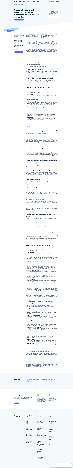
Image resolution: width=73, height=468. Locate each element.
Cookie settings (51, 428)
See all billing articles (17, 381)
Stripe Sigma (27, 442)
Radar (26, 440)
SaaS (38, 430)
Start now (16, 403)
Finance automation (40, 423)
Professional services (40, 440)
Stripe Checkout (50, 350)
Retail (38, 442)
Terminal (27, 444)
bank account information (50, 141)
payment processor (52, 174)
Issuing (27, 433)
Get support (50, 440)
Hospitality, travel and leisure (41, 435)
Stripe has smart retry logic (32, 328)
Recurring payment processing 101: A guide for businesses (36, 382)
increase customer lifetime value (38, 50)
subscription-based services (39, 81)
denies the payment (29, 182)
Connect (27, 424)
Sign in (50, 1)
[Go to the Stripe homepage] (15, 415)
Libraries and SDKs (40, 457)
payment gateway (33, 174)
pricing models (37, 312)
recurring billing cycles (37, 42)
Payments (27, 437)
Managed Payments (29, 435)
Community (50, 420)
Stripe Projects (39, 458)
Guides (50, 416)
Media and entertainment (41, 437)
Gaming (38, 434)
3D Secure (54, 235)
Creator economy (39, 433)
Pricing (38, 1)
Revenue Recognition (29, 441)
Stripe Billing (29, 309)
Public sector (39, 441)
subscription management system (45, 163)
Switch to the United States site (56, 465)
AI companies (39, 431)
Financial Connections (29, 429)
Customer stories (51, 417)
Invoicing (27, 431)
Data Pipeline (28, 427)
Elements (27, 428)
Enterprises (39, 416)
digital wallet (49, 227)
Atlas (26, 417)
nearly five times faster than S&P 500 (36, 36)
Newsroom (50, 435)
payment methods (41, 321)
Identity (27, 430)
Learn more (50, 16)
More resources (17, 4)
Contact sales (55, 1)
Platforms (38, 429)
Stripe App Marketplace (40, 446)
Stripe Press (50, 436)
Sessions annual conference (53, 421)
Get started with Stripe (18, 19)
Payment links (28, 436)
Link (26, 434)
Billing (22, 4)
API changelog (39, 456)
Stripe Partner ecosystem (41, 448)
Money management (40, 428)
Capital (27, 421)
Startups (38, 417)
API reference (39, 453)
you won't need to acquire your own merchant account (40, 268)
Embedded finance (40, 422)
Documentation (39, 452)
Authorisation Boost (29, 418)
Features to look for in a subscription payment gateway (19, 43)
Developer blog (39, 459)
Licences (50, 425)
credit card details (41, 141)
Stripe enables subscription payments (41, 306)
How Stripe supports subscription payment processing (17, 48)
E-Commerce (39, 421)
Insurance (38, 436)
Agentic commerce (40, 418)
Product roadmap (51, 432)
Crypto (38, 420)
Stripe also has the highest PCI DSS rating (47, 317)
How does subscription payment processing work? (18, 41)
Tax (26, 443)
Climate (27, 423)
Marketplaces (39, 427)
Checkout (27, 422)
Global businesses (40, 424)
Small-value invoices (30, 381)
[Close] (71, 464)
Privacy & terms (51, 422)
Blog (49, 418)
